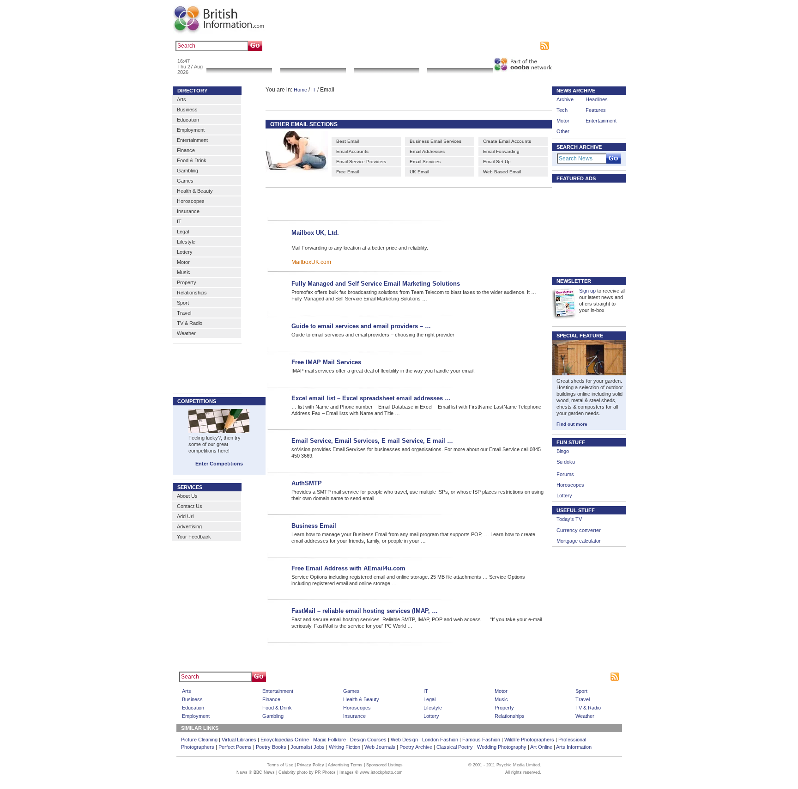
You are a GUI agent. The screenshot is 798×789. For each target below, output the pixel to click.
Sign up (587, 291)
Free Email (347, 171)
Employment (191, 130)
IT (179, 221)
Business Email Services (435, 141)
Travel (184, 313)
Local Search (313, 62)
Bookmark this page (430, 46)
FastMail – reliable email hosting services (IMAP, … (364, 610)
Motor (183, 262)
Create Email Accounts (507, 141)
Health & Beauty (195, 191)
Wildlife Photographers (529, 739)
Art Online (541, 747)
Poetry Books (271, 747)
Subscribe (526, 46)
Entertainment (192, 140)
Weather (186, 333)
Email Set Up (497, 161)
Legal (183, 231)
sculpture (328, 46)
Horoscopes (191, 201)
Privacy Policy (310, 765)
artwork (351, 46)
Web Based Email (502, 171)
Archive (565, 99)
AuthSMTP (306, 483)
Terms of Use (280, 765)
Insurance (188, 211)
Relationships (192, 292)
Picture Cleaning (199, 739)
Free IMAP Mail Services (326, 362)
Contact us (469, 46)
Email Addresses (427, 151)
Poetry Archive (415, 747)
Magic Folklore (329, 739)
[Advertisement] (395, 202)
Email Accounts (352, 151)
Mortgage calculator (578, 541)
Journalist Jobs (307, 747)
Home (300, 89)
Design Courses (368, 739)
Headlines (597, 99)
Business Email (313, 525)
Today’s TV (569, 519)
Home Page (415, 676)
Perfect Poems (235, 747)
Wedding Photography (501, 747)
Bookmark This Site (530, 676)
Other (562, 131)
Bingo (562, 451)
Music (183, 272)
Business (187, 109)
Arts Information (574, 747)
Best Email (347, 141)
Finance (186, 150)
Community (460, 62)
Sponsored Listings (482, 676)
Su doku (565, 462)
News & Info (239, 62)
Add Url (185, 516)
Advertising (498, 46)
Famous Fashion (481, 739)
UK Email (419, 171)
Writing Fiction (344, 747)
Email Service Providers (361, 161)
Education (188, 119)
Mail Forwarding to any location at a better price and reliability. (359, 248)
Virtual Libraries (239, 739)
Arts (181, 99)
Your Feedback (194, 536)
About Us (187, 496)
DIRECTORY (192, 90)
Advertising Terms (345, 765)
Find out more (571, 424)
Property (186, 282)
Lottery (185, 252)
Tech (562, 110)
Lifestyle (186, 242)
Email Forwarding (501, 151)
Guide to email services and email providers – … (361, 326)
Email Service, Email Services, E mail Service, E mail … (372, 440)
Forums (565, 474)
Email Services (425, 161)
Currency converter (578, 530)
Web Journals (379, 747)
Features (596, 110)
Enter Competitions (219, 463)
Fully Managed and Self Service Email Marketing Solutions (375, 283)
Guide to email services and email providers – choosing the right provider (372, 334)
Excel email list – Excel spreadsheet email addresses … (371, 398)
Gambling (187, 170)
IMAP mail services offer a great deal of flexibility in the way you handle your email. (383, 370)
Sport (183, 303)
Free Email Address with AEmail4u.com (348, 568)
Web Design (404, 739)
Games (185, 180)
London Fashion (440, 739)
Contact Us (189, 506)
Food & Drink (191, 160)
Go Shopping (386, 62)
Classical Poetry (454, 747)
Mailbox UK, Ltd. (315, 232)
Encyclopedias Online (284, 739)
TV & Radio (189, 323)
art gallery (303, 46)
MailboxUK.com (311, 262)
